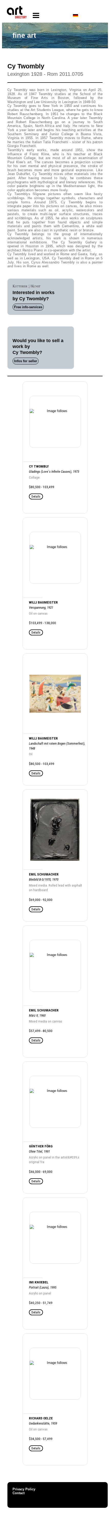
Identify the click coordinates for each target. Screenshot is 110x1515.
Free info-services (28, 307)
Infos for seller (25, 361)
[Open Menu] (36, 15)
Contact (19, 1493)
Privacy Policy (24, 1489)
